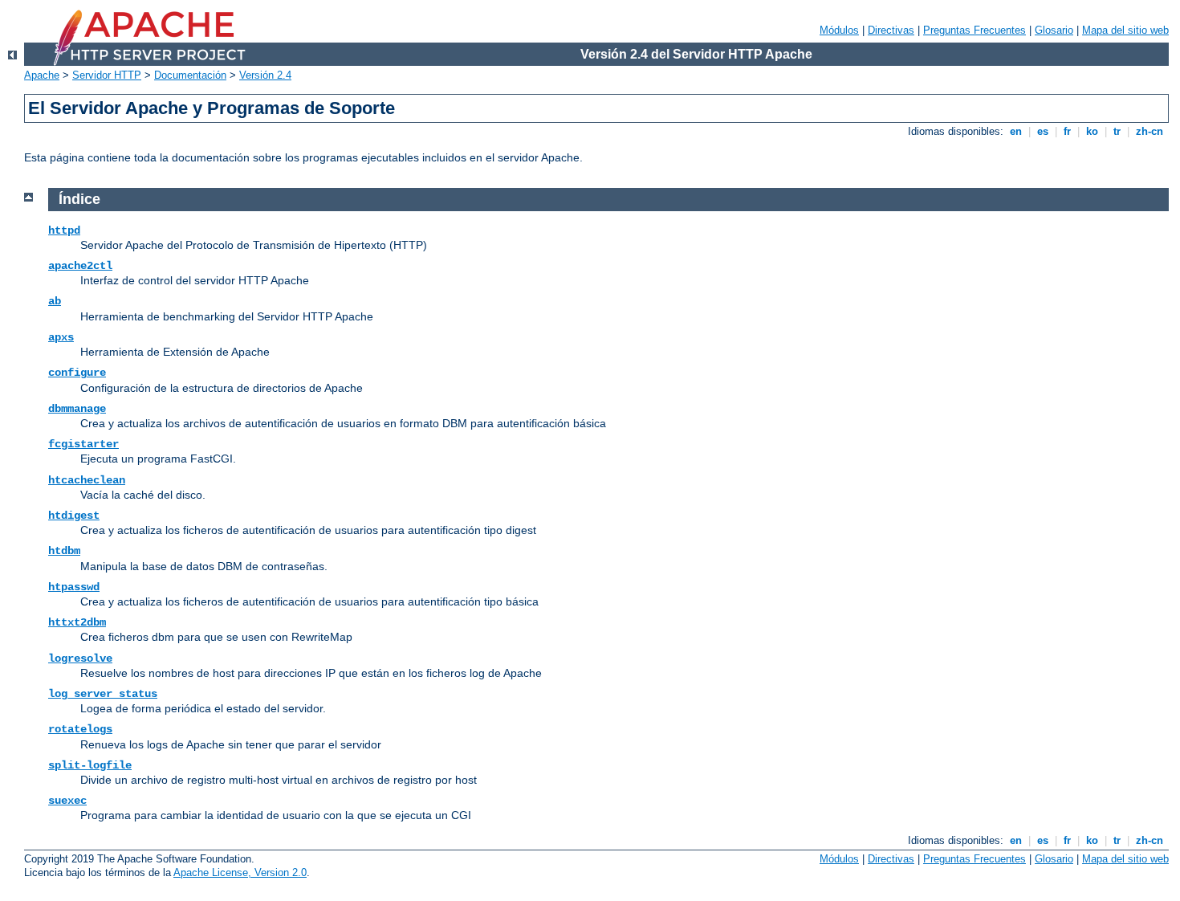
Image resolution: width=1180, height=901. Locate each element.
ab (54, 301)
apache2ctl (80, 265)
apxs (61, 337)
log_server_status (102, 693)
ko (1092, 131)
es (1043, 131)
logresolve (80, 658)
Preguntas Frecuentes (974, 30)
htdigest (74, 515)
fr (1067, 131)
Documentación (190, 75)
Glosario (1054, 30)
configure (77, 372)
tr (1117, 131)
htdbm (64, 550)
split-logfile (90, 765)
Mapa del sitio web (1125, 30)
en (1016, 131)
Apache (41, 75)
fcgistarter (83, 444)
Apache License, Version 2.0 (240, 872)
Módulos (839, 30)
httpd (64, 230)
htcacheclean (86, 480)
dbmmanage (77, 408)
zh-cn (1149, 131)
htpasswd (74, 587)
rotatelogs (80, 729)
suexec (67, 800)
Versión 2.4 (265, 75)
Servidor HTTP (106, 75)
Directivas (891, 30)
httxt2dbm (77, 622)
